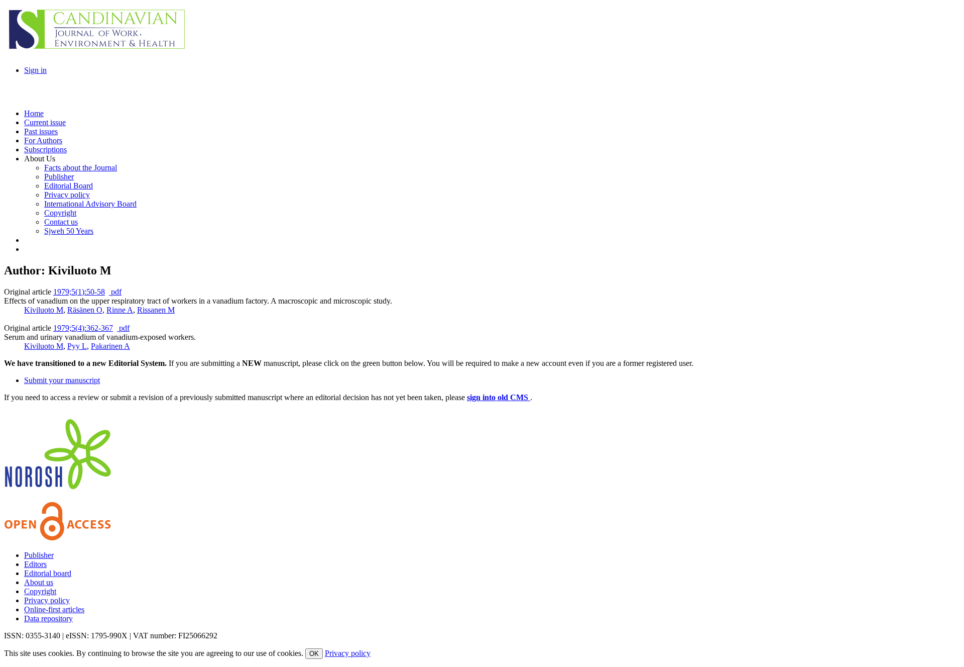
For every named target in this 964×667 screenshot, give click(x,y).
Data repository (48, 618)
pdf (115, 292)
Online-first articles (54, 609)
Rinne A (119, 310)
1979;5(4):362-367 (83, 328)
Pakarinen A (110, 346)
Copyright (40, 591)
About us (38, 582)
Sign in (35, 70)
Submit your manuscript (62, 380)
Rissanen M (156, 310)
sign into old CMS (498, 397)
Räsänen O (84, 310)
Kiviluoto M (43, 310)
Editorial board (47, 573)
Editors (35, 564)
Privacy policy (47, 600)
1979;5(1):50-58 (79, 292)
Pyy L (77, 346)
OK (314, 653)
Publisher (39, 555)
